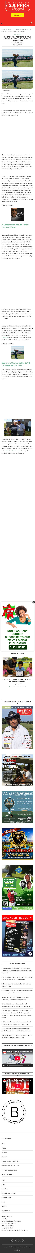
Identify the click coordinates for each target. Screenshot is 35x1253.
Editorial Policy (6, 1197)
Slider (19, 34)
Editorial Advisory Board (9, 1193)
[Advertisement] (18, 18)
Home (3, 29)
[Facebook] (11, 1240)
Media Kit (4, 1157)
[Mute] (28, 1065)
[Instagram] (19, 1240)
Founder (4, 1152)
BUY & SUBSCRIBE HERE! (9, 1170)
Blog (3, 1180)
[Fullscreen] (31, 1065)
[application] (17, 1058)
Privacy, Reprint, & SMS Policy (10, 1161)
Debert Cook (20, 43)
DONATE (4, 1206)
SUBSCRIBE (17, 15)
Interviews (5, 1189)
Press (3, 1184)
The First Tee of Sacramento (14, 451)
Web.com (5, 337)
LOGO (3, 1202)
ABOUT (4, 1148)
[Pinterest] (23, 1240)
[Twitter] (15, 1240)
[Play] (4, 1065)
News (9, 29)
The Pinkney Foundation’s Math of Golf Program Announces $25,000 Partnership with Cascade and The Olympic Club (17, 970)
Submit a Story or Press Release (11, 1166)
